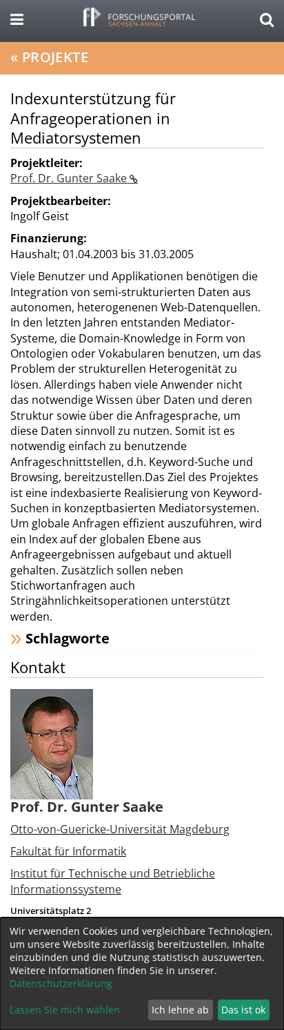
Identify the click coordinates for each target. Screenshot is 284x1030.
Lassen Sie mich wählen (65, 1009)
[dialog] (142, 973)
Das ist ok (243, 1009)
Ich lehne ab (180, 1009)
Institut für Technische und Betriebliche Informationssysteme (112, 881)
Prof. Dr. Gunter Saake (70, 178)
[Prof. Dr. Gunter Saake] (51, 742)
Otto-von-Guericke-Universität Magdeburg (120, 829)
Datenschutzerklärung (61, 983)
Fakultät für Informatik (68, 851)
